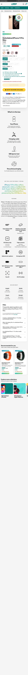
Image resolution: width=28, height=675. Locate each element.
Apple (2, 7)
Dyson (12, 7)
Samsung (7, 7)
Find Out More (6, 79)
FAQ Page (15, 314)
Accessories (17, 7)
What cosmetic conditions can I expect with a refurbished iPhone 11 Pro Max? (12, 327)
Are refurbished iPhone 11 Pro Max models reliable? (12, 332)
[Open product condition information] (16, 56)
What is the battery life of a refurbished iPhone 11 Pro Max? (13, 323)
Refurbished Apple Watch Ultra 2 (7, 364)
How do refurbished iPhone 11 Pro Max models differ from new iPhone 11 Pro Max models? (12, 337)
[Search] (23, 4)
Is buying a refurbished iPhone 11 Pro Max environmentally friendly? (12, 318)
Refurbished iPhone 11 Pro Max (15, 216)
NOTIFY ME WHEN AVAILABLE (15, 89)
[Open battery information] (11, 66)
